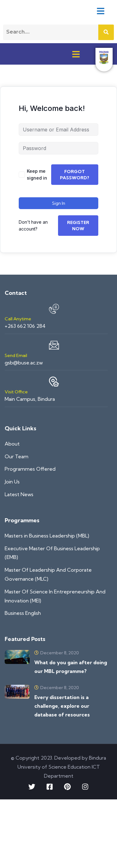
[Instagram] (85, 786)
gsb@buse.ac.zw (24, 362)
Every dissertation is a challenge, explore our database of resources (62, 706)
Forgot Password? (74, 175)
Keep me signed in (37, 174)
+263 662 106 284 (25, 326)
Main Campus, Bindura (30, 399)
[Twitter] (31, 786)
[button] (100, 10)
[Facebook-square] (49, 786)
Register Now (78, 225)
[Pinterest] (67, 786)
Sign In (58, 203)
